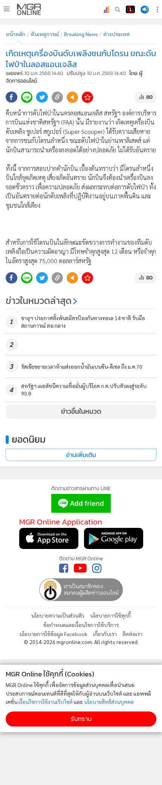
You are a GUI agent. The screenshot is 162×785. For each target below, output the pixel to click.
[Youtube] (80, 568)
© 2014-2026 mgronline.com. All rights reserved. (81, 641)
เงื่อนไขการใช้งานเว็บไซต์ (45, 701)
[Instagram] (96, 568)
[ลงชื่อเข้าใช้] (145, 10)
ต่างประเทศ (116, 34)
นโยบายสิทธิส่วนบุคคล (109, 701)
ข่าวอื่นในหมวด (81, 411)
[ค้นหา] (117, 9)
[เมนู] (6, 9)
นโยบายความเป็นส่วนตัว (57, 615)
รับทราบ (81, 719)
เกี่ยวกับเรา (105, 633)
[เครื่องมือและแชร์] (158, 9)
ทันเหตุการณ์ (45, 34)
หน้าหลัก (15, 34)
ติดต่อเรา (132, 633)
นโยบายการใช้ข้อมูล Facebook (53, 633)
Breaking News (81, 34)
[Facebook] (63, 568)
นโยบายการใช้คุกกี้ (110, 615)
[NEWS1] (130, 9)
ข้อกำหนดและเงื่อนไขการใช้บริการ (81, 624)
